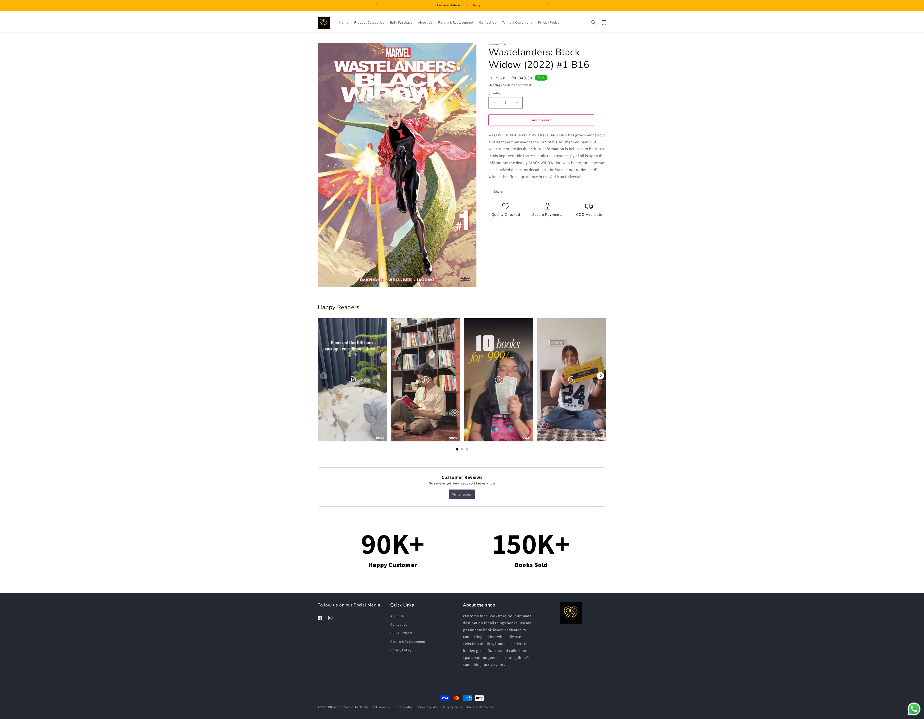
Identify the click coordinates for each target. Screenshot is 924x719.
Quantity (494, 93)
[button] (593, 22)
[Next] (600, 375)
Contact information (480, 706)
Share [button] (498, 191)
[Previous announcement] (376, 5)
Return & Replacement (407, 641)
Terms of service (427, 706)
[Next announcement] (547, 5)
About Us (397, 616)
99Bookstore (335, 707)
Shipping (494, 85)
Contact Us (398, 624)
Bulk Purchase (401, 633)
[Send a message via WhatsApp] (914, 709)
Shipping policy (452, 706)
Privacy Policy (400, 650)
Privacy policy (404, 706)
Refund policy (381, 706)
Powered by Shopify (356, 707)
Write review (461, 494)
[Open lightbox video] (352, 379)
